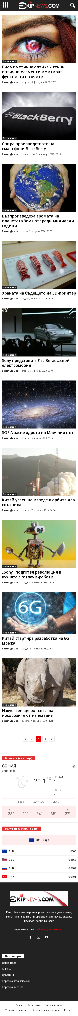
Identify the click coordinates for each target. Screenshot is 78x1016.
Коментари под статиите (46, 1010)
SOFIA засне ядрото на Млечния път (38, 432)
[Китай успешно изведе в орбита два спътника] (39, 472)
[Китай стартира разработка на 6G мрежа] (39, 613)
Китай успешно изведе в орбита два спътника (38, 502)
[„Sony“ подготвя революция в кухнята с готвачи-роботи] (39, 544)
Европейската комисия (16, 981)
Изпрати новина (53, 1005)
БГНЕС (6, 968)
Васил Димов (10, 82)
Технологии (9, 61)
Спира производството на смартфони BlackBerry (28, 146)
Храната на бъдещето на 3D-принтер (39, 293)
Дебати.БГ (8, 974)
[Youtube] (47, 937)
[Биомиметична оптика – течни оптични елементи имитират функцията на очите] (39, 39)
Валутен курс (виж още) (21, 828)
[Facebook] (31, 937)
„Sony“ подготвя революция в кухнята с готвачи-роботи (31, 575)
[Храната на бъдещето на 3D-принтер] (39, 265)
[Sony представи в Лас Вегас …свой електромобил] (39, 332)
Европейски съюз (12, 987)
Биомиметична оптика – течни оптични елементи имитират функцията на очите (33, 71)
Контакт (68, 1010)
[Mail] (39, 937)
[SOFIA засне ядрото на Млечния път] (39, 404)
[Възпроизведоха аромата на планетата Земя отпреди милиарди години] (39, 188)
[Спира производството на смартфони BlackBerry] (39, 116)
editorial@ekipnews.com (51, 929)
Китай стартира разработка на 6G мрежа (35, 641)
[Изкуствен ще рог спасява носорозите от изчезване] (39, 682)
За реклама (34, 1005)
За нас (19, 1005)
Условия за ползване (16, 1010)
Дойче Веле (9, 962)
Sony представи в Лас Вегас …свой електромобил (36, 363)
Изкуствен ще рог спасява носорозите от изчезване (27, 713)
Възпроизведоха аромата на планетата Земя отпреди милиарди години (38, 220)
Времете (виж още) (18, 758)
